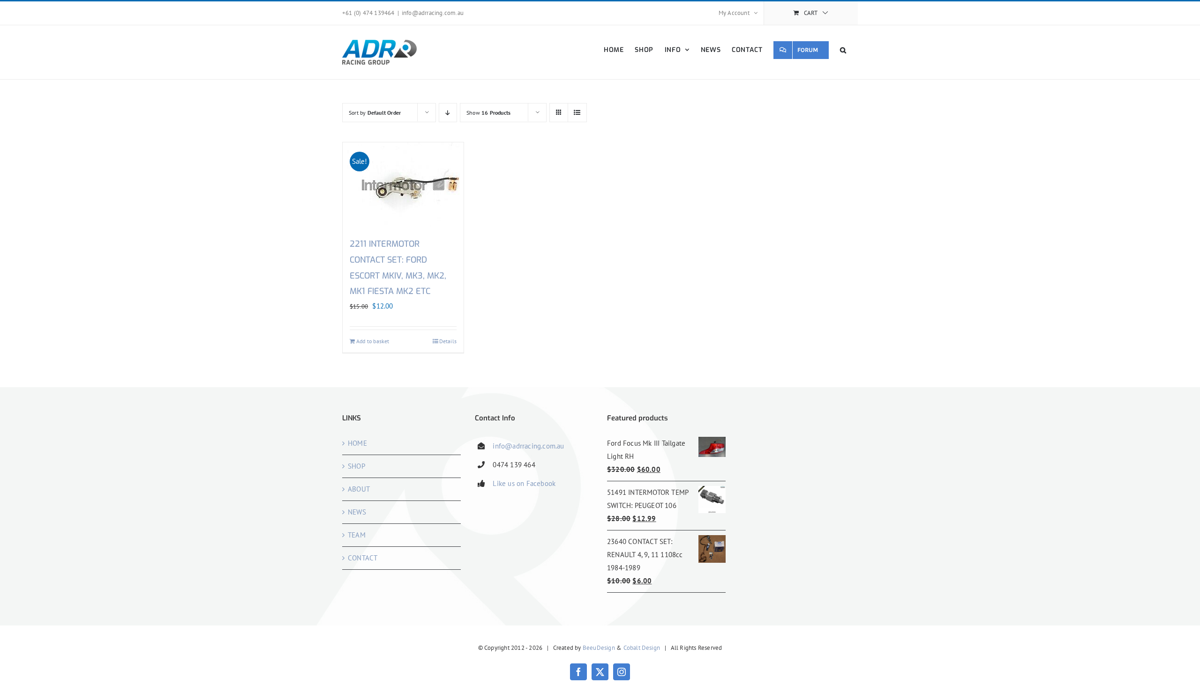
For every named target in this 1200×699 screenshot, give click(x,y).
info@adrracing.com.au (433, 13)
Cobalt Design (641, 648)
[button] (843, 49)
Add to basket (373, 341)
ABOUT (359, 489)
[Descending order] (448, 112)
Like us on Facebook (524, 483)
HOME (357, 443)
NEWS (357, 512)
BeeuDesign (599, 648)
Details (448, 341)
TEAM (357, 534)
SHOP (356, 466)
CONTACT (362, 557)
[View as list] (577, 112)
